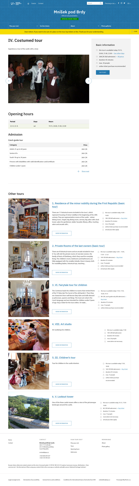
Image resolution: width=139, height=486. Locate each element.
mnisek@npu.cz (44, 452)
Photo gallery (106, 446)
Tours (72, 446)
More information (62, 233)
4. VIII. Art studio (62, 324)
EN (128, 3)
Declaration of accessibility (31, 480)
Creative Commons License (69, 465)
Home (10, 440)
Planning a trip (110, 3)
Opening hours (75, 449)
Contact (40, 3)
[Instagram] (121, 3)
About (104, 443)
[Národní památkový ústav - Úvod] (16, 3)
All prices (121, 56)
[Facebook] (118, 3)
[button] (9, 81)
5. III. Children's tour (63, 357)
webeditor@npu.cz (104, 480)
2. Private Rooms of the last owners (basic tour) (78, 245)
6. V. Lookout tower (62, 396)
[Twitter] (124, 3)
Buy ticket (102, 72)
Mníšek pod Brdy (69, 11)
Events (33, 3)
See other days (119, 53)
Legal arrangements (14, 480)
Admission (74, 452)
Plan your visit (75, 443)
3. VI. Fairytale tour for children (69, 285)
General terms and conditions (51, 480)
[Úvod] (28, 3)
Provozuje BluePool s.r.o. (123, 480)
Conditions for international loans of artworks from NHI (79, 480)
